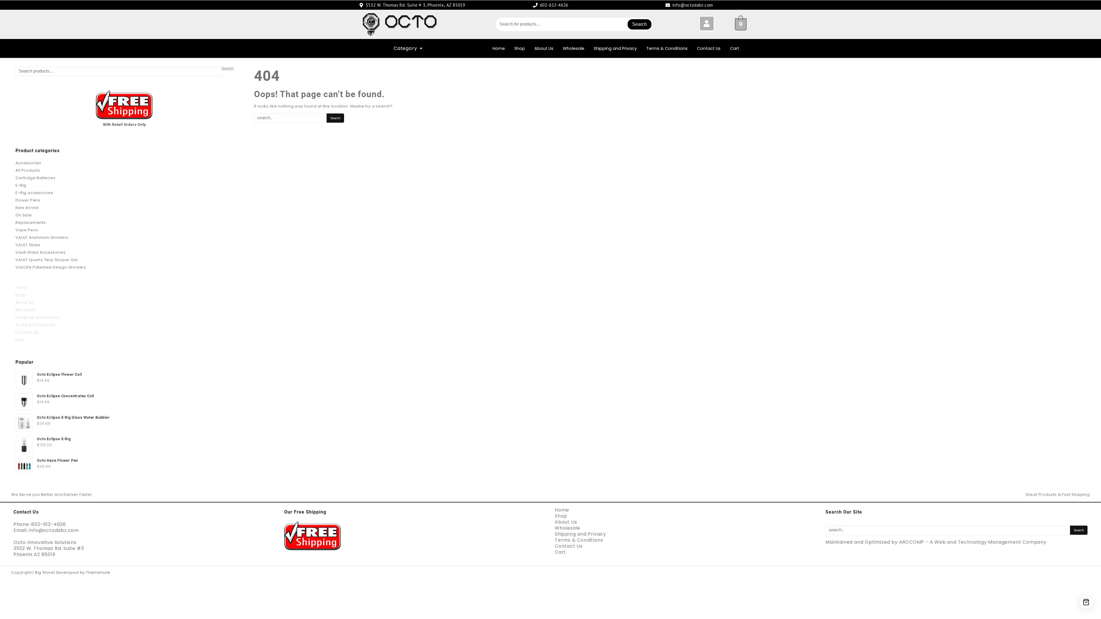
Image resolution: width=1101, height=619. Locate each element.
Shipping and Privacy (615, 48)
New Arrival (27, 207)
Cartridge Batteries (35, 178)
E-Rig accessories (34, 192)
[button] (408, 48)
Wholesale (573, 48)
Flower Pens (27, 200)
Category (405, 48)
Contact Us (709, 48)
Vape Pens (26, 230)
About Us (543, 48)
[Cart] (1086, 602)
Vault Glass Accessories (40, 252)
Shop (519, 48)
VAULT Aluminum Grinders (41, 237)
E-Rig (20, 185)
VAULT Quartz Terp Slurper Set (46, 260)
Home (499, 48)
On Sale (23, 215)
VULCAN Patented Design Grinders (50, 267)
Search (639, 24)
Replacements (30, 222)
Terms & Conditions (667, 48)
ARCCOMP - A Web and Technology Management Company (973, 542)
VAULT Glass (27, 245)
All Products (27, 170)
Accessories (28, 163)
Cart (734, 48)
